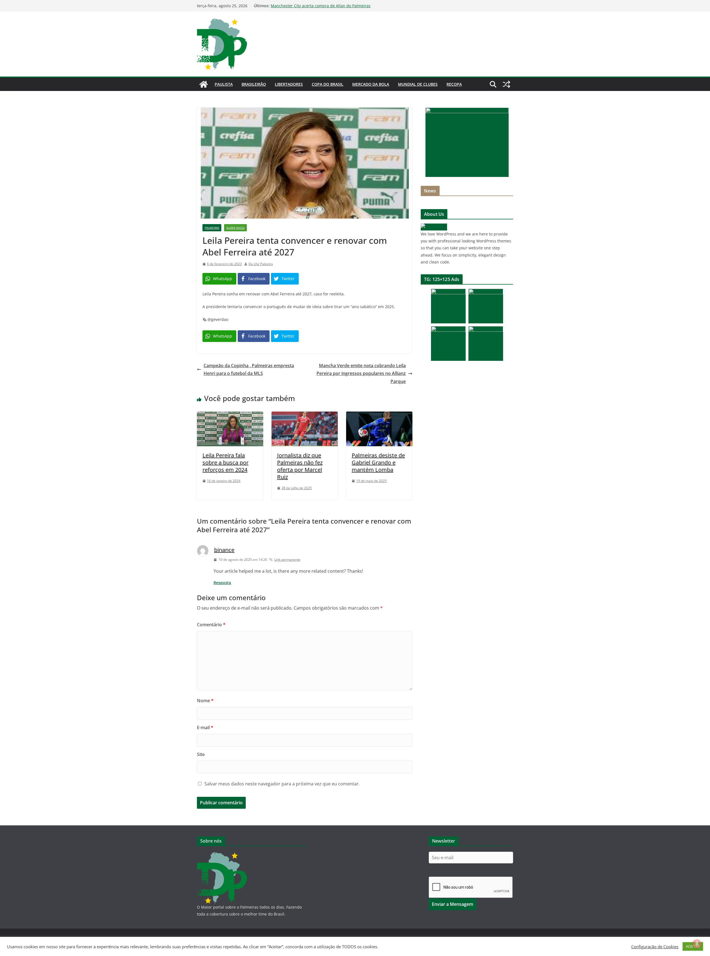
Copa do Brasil (327, 84)
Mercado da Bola (370, 84)
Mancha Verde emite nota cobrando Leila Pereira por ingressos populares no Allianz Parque (361, 373)
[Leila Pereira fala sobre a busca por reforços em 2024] (230, 415)
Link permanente (287, 559)
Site (201, 754)
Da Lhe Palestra (260, 264)
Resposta (222, 582)
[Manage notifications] (697, 943)
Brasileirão (254, 84)
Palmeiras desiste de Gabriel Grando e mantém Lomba (378, 462)
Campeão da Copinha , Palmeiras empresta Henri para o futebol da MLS (249, 369)
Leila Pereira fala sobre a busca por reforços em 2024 (225, 462)
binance (224, 550)
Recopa (454, 84)
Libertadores (289, 84)
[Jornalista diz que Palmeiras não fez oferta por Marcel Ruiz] (305, 415)
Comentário (211, 625)
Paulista (224, 84)
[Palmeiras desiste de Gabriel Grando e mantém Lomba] (379, 415)
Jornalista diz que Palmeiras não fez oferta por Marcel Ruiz (300, 466)
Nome (205, 701)
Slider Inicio (235, 228)
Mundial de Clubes (418, 84)
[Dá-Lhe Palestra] (203, 84)
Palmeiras (212, 228)
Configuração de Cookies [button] (654, 946)
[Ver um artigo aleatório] (506, 84)
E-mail (205, 727)
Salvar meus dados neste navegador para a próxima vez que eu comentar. (282, 784)
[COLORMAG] (434, 227)
